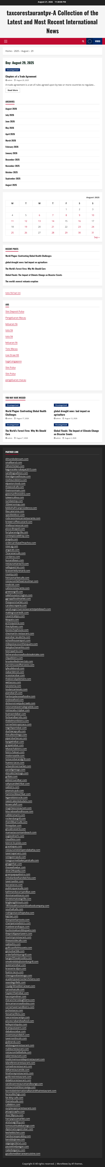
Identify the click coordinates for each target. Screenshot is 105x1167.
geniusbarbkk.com (14, 950)
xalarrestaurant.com (16, 1055)
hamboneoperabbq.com (18, 1136)
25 (12, 232)
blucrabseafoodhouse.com (19, 811)
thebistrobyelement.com (18, 678)
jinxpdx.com (11, 539)
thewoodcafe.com (14, 486)
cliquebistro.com (14, 657)
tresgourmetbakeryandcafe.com (22, 860)
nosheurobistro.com (16, 479)
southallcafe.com (14, 909)
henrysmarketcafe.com (17, 577)
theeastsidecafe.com (16, 940)
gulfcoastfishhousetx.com (18, 947)
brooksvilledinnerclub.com (19, 661)
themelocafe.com (14, 1101)
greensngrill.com (14, 591)
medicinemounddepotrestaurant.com (25, 1059)
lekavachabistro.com (16, 748)
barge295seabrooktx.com (18, 957)
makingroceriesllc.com (17, 612)
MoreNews (62, 1163)
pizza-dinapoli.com (15, 528)
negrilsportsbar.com (16, 727)
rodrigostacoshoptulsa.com (19, 912)
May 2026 (9, 127)
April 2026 (10, 134)
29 (66, 232)
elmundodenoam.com (16, 458)
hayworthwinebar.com (17, 992)
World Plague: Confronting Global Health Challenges (28, 255)
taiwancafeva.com (14, 497)
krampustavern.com (15, 1027)
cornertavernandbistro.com (19, 1006)
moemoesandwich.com (17, 1034)
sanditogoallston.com (16, 472)
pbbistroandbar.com (16, 779)
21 (53, 226)
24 (93, 226)
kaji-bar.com (11, 916)
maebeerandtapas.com (17, 926)
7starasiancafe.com (15, 553)
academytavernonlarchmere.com (22, 978)
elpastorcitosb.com (15, 483)
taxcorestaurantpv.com (17, 1017)
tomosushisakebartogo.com (20, 1125)
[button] (6, 41)
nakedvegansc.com (15, 1149)
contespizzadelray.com (17, 535)
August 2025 (11, 185)
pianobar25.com (13, 692)
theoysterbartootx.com (17, 919)
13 (39, 221)
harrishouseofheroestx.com (19, 664)
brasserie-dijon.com (15, 968)
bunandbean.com (14, 560)
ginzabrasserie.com (15, 828)
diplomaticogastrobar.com (19, 1128)
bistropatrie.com (14, 650)
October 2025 (11, 172)
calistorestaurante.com (17, 588)
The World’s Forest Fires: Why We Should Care (25, 268)
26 (26, 232)
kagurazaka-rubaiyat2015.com (21, 469)
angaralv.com (12, 549)
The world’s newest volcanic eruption (21, 281)
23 (79, 226)
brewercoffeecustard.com (18, 521)
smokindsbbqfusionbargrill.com (21, 961)
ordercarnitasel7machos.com (20, 542)
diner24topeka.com (15, 870)
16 (79, 221)
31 (93, 232)
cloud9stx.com (13, 839)
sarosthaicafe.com (14, 989)
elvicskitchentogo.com (16, 773)
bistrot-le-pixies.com (16, 842)
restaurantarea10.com (17, 563)
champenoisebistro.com (18, 923)
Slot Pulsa (10, 367)
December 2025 (12, 159)
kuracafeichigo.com (15, 1094)
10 (93, 215)
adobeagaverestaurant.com (19, 1045)
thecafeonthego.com (16, 734)
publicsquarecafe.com (16, 888)
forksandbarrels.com (16, 717)
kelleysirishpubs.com (16, 1024)
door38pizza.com (14, 1115)
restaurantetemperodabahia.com (22, 849)
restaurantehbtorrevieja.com (20, 1087)
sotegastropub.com (15, 856)
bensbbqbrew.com (15, 1139)
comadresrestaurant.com (18, 1066)
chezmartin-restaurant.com (19, 633)
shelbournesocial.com (16, 525)
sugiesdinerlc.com (14, 835)
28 (53, 232)
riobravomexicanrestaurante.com (22, 518)
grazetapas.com (13, 846)
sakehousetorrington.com (18, 595)
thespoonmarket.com (16, 602)
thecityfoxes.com (14, 626)
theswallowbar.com (15, 867)
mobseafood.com (14, 699)
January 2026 (11, 153)
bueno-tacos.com (14, 971)
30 (79, 232)
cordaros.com (12, 556)
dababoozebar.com (15, 1031)
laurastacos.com (14, 884)
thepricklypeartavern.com (18, 933)
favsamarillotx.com (15, 1013)
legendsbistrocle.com (16, 797)
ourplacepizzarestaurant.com (20, 1108)
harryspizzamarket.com (17, 1118)
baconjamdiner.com (15, 996)
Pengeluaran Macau (15, 317)
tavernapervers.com (15, 853)
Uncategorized (13, 70)
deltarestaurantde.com (17, 1069)
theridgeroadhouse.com (18, 476)
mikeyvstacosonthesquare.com (21, 643)
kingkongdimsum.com (16, 902)
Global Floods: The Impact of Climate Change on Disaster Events (33, 275)
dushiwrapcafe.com (15, 731)
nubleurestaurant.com (17, 1048)
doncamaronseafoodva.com (20, 1003)
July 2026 (9, 115)
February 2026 (11, 146)
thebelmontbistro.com (17, 720)
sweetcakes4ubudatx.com (18, 800)
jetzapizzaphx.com (15, 1111)
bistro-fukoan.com (14, 752)
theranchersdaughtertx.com (20, 999)
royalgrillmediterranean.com (20, 985)
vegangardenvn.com (16, 1143)
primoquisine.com (14, 622)
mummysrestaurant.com (18, 937)
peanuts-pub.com (14, 790)
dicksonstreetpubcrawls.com (20, 703)
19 (26, 226)
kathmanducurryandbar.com (20, 891)
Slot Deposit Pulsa (14, 311)
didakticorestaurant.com (18, 1080)
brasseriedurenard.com (17, 570)
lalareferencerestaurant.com (20, 1062)
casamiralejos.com (15, 615)
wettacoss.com (13, 682)
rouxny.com (11, 574)
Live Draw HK (12, 355)
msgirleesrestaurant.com (18, 807)
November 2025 (12, 165)
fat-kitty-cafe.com (14, 1097)
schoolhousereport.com (17, 640)
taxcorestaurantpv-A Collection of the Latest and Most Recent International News (52, 21)
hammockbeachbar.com (18, 793)
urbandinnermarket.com (18, 766)
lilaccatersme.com (14, 511)
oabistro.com (12, 786)
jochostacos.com (14, 1010)
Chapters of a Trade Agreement (20, 76)
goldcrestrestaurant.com (18, 1076)
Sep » (97, 237)
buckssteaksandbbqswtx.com (20, 930)
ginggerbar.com (13, 863)
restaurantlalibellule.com (18, 1052)
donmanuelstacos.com (17, 895)
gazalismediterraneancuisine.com (22, 1153)
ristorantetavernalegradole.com (22, 706)
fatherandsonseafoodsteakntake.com (24, 654)
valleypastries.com (15, 567)
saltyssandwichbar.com (17, 783)
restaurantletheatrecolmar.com (21, 581)
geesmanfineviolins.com (17, 493)
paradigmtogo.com (15, 769)
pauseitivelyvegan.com (17, 1146)
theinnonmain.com (15, 490)
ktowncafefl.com (13, 804)
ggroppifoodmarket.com (18, 598)
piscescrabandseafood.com (19, 1020)
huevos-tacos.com (14, 762)
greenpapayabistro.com (17, 874)
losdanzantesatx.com (16, 689)
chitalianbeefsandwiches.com (20, 877)
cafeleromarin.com (15, 814)
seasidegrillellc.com (15, 982)
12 (26, 221)
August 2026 (11, 108)
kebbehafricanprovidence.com (21, 507)
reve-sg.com (11, 546)
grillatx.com (11, 776)
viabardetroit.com (14, 671)
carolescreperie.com (16, 605)
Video (97, 41)
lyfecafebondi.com (14, 668)
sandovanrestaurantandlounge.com (24, 1083)
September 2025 (12, 178)
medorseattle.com (14, 755)
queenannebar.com (15, 964)
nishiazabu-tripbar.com (17, 710)
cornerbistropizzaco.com (18, 724)
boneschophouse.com (17, 629)
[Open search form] (83, 41)
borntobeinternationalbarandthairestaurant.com (30, 1090)
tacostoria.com (13, 685)
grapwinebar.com (14, 745)
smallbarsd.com (13, 462)
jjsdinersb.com (13, 1041)
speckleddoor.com (15, 514)
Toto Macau (11, 348)
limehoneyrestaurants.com (19, 1073)
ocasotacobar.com (15, 675)
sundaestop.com (14, 500)
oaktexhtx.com (13, 944)
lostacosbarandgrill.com (17, 759)
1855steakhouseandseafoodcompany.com (27, 905)
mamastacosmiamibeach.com (21, 832)
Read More (14, 91)
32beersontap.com (15, 504)
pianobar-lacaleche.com (17, 636)
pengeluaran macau (15, 379)
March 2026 (10, 140)
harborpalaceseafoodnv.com (20, 696)
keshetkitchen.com (15, 1132)
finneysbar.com (13, 825)
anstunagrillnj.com (15, 1122)
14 (53, 221)
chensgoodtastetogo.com (18, 975)
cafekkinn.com (12, 1104)
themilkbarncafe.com (16, 821)
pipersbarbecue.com (16, 738)
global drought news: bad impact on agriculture (26, 262)
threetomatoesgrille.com (18, 898)
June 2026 (10, 121)
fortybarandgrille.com (16, 532)
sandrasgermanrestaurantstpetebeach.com (28, 609)
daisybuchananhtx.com (17, 647)
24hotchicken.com (14, 465)
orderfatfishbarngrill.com (18, 954)
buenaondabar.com (15, 713)
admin (10, 80)
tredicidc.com (12, 584)
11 (12, 221)
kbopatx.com (12, 619)
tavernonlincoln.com (16, 1038)
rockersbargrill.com (15, 818)
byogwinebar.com (14, 741)
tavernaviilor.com (14, 881)
